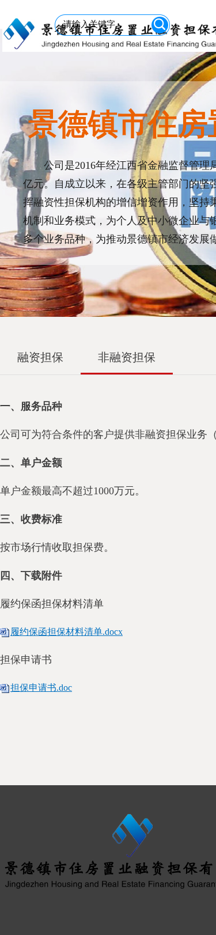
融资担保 (40, 357)
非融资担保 (127, 357)
